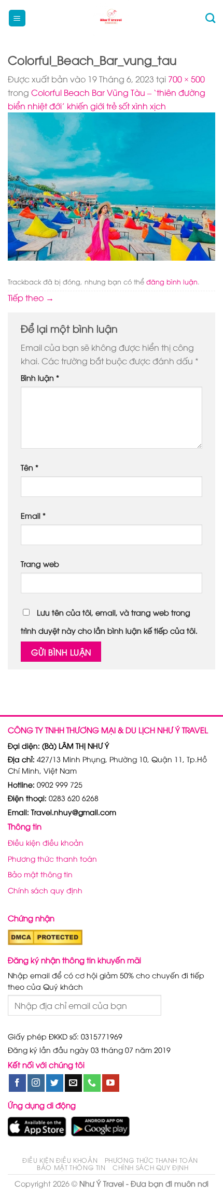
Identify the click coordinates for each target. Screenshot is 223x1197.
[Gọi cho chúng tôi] (92, 1083)
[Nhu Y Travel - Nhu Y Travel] (111, 18)
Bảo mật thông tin (40, 874)
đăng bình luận (172, 281)
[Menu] (17, 18)
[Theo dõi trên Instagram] (36, 1083)
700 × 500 (186, 78)
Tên (29, 467)
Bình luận (40, 377)
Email (33, 515)
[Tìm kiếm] (210, 18)
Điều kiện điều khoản (45, 842)
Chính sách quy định (45, 890)
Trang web (40, 563)
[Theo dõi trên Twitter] (54, 1083)
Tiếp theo (31, 297)
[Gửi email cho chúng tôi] (73, 1083)
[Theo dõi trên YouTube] (110, 1083)
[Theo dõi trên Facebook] (17, 1083)
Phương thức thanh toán (52, 858)
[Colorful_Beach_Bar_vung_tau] (111, 185)
